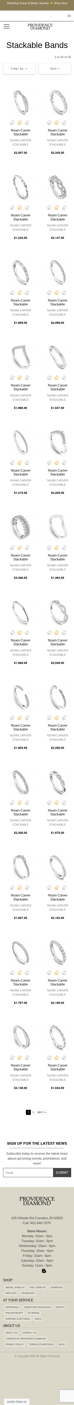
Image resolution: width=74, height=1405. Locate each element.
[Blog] (44, 1271)
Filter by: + (19, 68)
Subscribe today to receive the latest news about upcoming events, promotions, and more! (37, 1158)
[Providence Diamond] (40, 27)
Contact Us (29, 1333)
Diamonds (57, 1287)
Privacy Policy (15, 1344)
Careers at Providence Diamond (26, 1338)
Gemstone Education (37, 1307)
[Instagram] (37, 1271)
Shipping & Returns (18, 1319)
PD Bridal (34, 1313)
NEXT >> (41, 1112)
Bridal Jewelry (15, 1287)
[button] (42, 15)
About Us (11, 1333)
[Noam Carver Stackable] (20, 102)
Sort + (54, 68)
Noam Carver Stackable (20, 142)
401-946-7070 (40, 1223)
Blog (62, 1344)
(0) (69, 15)
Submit (62, 1172)
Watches (11, 1293)
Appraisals (12, 1307)
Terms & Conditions (41, 1344)
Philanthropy (14, 1313)
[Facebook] (30, 1271)
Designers (28, 1293)
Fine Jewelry (38, 1287)
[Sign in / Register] (57, 15)
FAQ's (38, 1319)
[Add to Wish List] (23, 93)
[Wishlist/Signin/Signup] (50, 15)
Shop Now (60, 3)
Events (60, 1307)
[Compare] (31, 93)
